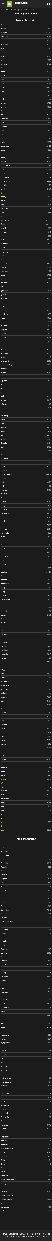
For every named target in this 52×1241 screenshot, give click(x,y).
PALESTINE (26, 1093)
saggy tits (26, 669)
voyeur (26, 779)
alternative (26, 36)
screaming (26, 685)
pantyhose (26, 583)
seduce (26, 693)
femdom (26, 243)
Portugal (26, 1113)
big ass (26, 103)
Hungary (26, 992)
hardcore (26, 314)
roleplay (26, 646)
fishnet (26, 255)
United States (26, 1199)
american (26, 44)
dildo (26, 169)
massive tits (26, 470)
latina (26, 423)
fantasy (26, 232)
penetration (26, 599)
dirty (26, 173)
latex (26, 419)
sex (26, 701)
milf (26, 482)
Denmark (26, 929)
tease (26, 728)
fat (26, 236)
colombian (26, 146)
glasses (26, 294)
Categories (13, 1234)
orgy (26, 568)
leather (26, 427)
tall (26, 716)
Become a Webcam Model (38, 1234)
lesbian (26, 439)
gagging (26, 263)
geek (26, 279)
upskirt (26, 759)
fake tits (26, 228)
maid (26, 462)
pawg (26, 591)
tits (26, 748)
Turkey (26, 1183)
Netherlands (26, 1078)
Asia (26, 859)
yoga (26, 818)
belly (26, 99)
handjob (26, 310)
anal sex (26, 52)
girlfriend (26, 290)
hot (26, 341)
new (26, 525)
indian (26, 349)
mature (26, 478)
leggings (26, 431)
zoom (26, 830)
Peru (26, 1101)
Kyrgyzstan (26, 1043)
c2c (26, 114)
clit (26, 134)
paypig (26, 595)
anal (26, 48)
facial (26, 224)
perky (26, 607)
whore (26, 806)
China (26, 906)
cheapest (26, 126)
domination (26, 181)
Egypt (26, 945)
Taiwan (26, 1172)
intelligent (26, 361)
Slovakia (26, 1140)
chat (26, 122)
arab (26, 60)
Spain (26, 1152)
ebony (26, 197)
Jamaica (26, 1023)
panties (26, 580)
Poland (26, 1109)
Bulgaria (26, 890)
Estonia (26, 949)
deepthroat (26, 165)
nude (26, 537)
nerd (26, 521)
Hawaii (26, 988)
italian (26, 372)
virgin (26, 775)
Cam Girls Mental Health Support (20, 1236)
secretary (26, 689)
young (26, 822)
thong (26, 744)
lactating (26, 415)
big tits (26, 107)
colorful (26, 150)
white (26, 802)
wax (26, 787)
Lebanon (26, 1054)
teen (26, 732)
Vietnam (26, 1211)
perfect (26, 603)
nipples (26, 529)
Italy (26, 1015)
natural (26, 509)
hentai (26, 322)
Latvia (26, 1050)
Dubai (26, 933)
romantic (26, 654)
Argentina (26, 855)
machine (26, 458)
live (26, 451)
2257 (39, 1236)
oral (26, 560)
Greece (26, 980)
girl (26, 286)
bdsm (26, 87)
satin (26, 677)
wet (26, 794)
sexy (26, 705)
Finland (26, 960)
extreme (26, 208)
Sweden (26, 1156)
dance (26, 161)
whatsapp (26, 798)
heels (26, 318)
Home (4, 1234)
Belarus (26, 875)
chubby (26, 130)
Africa (26, 847)
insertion (26, 357)
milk (26, 486)
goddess (26, 298)
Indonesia (26, 1007)
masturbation (26, 474)
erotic (26, 200)
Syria (26, 1164)
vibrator (26, 767)
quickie (26, 623)
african (26, 28)
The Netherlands (26, 1179)
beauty (26, 95)
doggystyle (26, 177)
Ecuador (26, 941)
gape (26, 275)
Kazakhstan (26, 1035)
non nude (26, 533)
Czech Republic (26, 921)
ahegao (26, 32)
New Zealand (26, 1082)
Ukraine (26, 1191)
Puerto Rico (26, 1117)
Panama (26, 1097)
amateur (26, 40)
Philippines (26, 1105)
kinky (26, 396)
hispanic (26, 329)
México (26, 1066)
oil (26, 552)
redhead (26, 634)
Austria (26, 867)
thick (26, 740)
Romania (26, 1125)
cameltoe (26, 118)
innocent (26, 353)
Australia (26, 863)
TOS (45, 1236)
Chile (26, 902)
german (26, 283)
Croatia (26, 917)
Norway (26, 1086)
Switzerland (26, 1160)
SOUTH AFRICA (26, 1148)
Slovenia (26, 1144)
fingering (26, 251)
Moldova (26, 1070)
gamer (26, 267)
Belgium (26, 878)
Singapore (26, 1136)
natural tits (26, 513)
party (26, 587)
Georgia (26, 972)
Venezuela (26, 1207)
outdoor (26, 572)
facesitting (26, 220)
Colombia (26, 910)
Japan (26, 1027)
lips (26, 447)
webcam (26, 791)
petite (26, 615)
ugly (26, 755)
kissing (26, 400)
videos (26, 771)
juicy (26, 388)
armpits (26, 64)
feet (26, 240)
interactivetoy (26, 365)
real (26, 630)
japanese (26, 380)
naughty (26, 517)
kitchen (26, 404)
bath (26, 75)
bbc (26, 79)
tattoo (26, 720)
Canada (26, 898)
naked (26, 501)
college (26, 142)
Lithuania (26, 1058)
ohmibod (26, 548)
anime (26, 56)
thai (26, 736)
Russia (26, 1129)
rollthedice (26, 650)
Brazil (26, 882)
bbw (26, 83)
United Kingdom (26, 1195)
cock (26, 138)
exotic (26, 204)
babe (26, 71)
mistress (26, 490)
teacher (26, 724)
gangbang (26, 271)
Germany (26, 976)
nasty (26, 505)
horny (26, 337)
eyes (26, 212)
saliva (26, 673)
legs (26, 435)
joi (26, 384)
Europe (26, 953)
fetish (26, 247)
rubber (26, 658)
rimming (26, 642)
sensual (26, 697)
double (26, 185)
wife (26, 810)
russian (26, 662)
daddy (26, 157)
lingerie (26, 443)
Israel (26, 1011)
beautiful (26, 91)
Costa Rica (26, 914)
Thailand (26, 1175)
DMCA (22, 1234)
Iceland (26, 1000)
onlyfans (26, 556)
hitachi (26, 333)
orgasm (26, 564)
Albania (26, 851)
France (26, 964)
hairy (26, 306)
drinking (26, 189)
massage (26, 466)
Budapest (26, 886)
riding (26, 638)
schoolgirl (26, 681)
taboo (26, 712)
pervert (26, 611)
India (26, 1003)
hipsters (26, 326)
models (26, 494)
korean (26, 408)
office (26, 544)
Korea (26, 1039)
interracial (26, 368)
